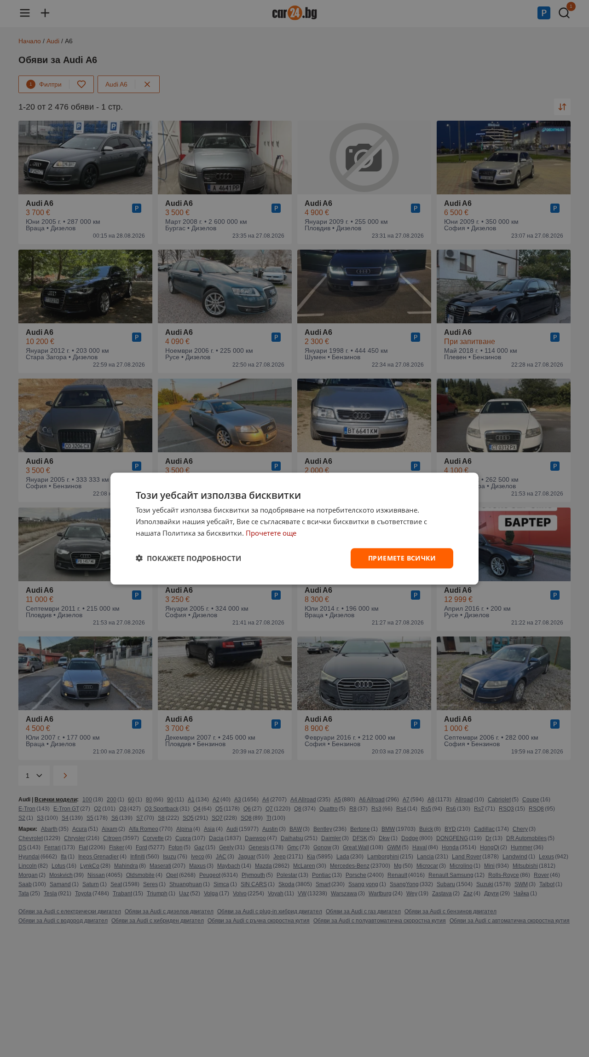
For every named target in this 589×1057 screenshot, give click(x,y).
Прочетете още (271, 532)
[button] (188, 558)
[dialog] (294, 528)
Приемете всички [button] (402, 557)
